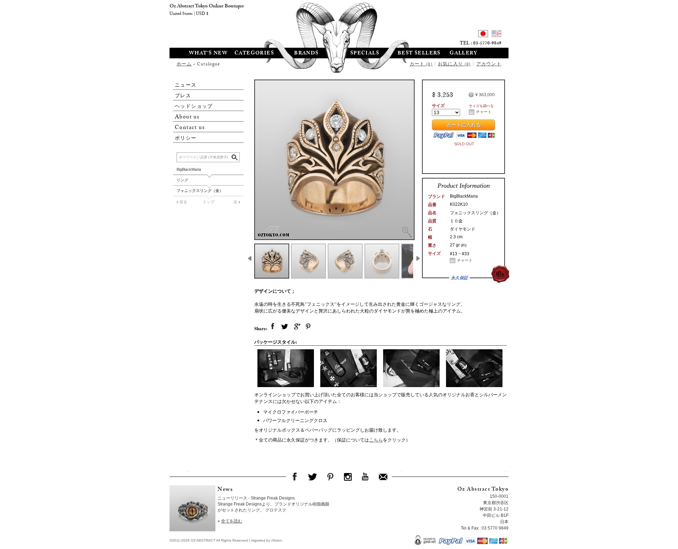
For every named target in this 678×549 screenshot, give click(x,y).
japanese (483, 34)
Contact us (190, 127)
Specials (364, 53)
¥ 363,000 (485, 94)
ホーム (184, 65)
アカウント (489, 65)
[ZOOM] (334, 159)
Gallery (463, 53)
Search (235, 156)
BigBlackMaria (189, 169)
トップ (208, 202)
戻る (183, 202)
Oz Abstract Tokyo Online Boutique (339, 23)
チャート (484, 112)
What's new (208, 53)
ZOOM (406, 232)
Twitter (312, 476)
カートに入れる (463, 126)
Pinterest (330, 476)
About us (187, 117)
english (496, 34)
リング (182, 180)
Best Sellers (419, 53)
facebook (272, 326)
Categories (254, 53)
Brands (306, 53)
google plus (296, 326)
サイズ (438, 105)
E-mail (383, 476)
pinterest (308, 326)
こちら (376, 440)
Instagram (348, 476)
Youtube (365, 476)
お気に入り (454, 65)
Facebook (295, 476)
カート (421, 65)
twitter (284, 326)
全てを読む (231, 521)
